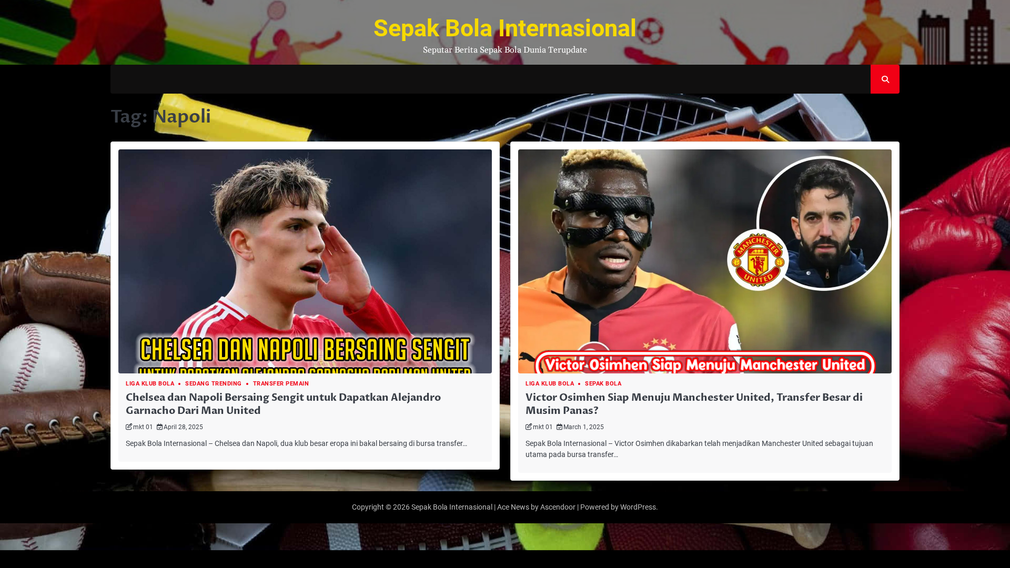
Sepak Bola (603, 384)
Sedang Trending (213, 384)
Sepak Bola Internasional (505, 28)
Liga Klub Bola (150, 384)
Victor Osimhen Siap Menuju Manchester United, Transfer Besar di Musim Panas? (694, 404)
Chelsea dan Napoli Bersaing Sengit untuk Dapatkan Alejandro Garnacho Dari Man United (283, 404)
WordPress (638, 507)
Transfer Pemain (281, 384)
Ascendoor (557, 507)
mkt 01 (143, 427)
